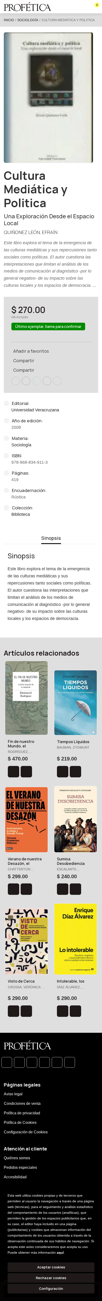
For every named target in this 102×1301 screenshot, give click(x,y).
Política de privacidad (22, 1113)
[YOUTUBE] (69, 1062)
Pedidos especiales (20, 1167)
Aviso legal (13, 1094)
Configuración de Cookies (26, 1132)
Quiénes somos (17, 1158)
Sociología (27, 20)
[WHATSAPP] (6, 1062)
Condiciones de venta (22, 1103)
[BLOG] (57, 1062)
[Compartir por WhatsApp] (36, 381)
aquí (60, 1252)
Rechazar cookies (51, 1278)
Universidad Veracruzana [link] (35, 410)
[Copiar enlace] (57, 381)
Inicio (9, 20)
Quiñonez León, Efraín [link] (30, 232)
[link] (26, 771)
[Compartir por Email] (47, 381)
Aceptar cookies (51, 1267)
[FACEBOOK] (19, 1062)
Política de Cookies (20, 1123)
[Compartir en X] (26, 381)
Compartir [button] (23, 360)
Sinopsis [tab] (51, 538)
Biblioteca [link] (20, 514)
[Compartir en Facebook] (15, 381)
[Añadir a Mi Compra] (13, 771)
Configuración (51, 1288)
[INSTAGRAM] (44, 1062)
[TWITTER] (32, 1062)
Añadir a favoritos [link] (31, 351)
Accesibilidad (15, 1177)
